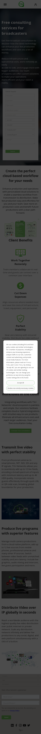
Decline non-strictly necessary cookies (21, 388)
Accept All (20, 383)
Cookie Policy (18, 365)
